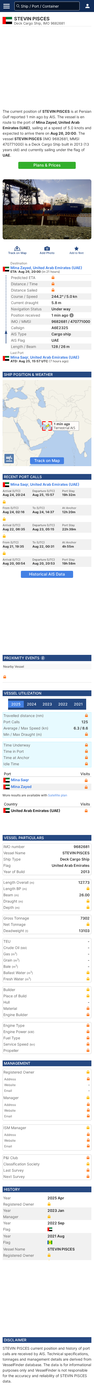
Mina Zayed (21, 786)
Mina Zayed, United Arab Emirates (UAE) (46, 268)
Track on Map (47, 460)
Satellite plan (57, 795)
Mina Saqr (20, 780)
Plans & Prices (47, 165)
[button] (87, 6)
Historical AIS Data (47, 574)
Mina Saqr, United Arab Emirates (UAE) (44, 357)
